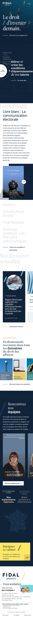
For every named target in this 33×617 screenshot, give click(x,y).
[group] (18, 369)
